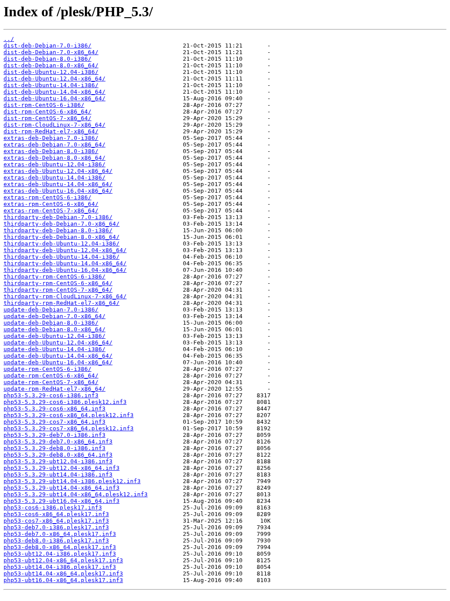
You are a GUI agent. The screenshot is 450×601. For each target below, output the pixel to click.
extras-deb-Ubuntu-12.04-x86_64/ (58, 171)
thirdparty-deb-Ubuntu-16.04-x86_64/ (65, 270)
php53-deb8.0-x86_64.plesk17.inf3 (60, 547)
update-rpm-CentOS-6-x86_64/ (51, 375)
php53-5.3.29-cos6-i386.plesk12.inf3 (65, 402)
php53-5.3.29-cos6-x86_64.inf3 (54, 408)
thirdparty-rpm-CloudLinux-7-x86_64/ (65, 296)
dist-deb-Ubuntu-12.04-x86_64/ (54, 78)
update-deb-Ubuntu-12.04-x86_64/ (58, 342)
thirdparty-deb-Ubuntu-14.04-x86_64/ (65, 263)
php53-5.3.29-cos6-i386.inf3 (51, 395)
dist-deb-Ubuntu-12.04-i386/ (51, 72)
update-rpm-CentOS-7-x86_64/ (51, 382)
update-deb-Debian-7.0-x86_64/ (54, 316)
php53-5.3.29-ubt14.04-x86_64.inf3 (62, 487)
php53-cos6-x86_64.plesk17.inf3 (56, 514)
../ (9, 39)
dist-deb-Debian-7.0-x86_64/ (51, 52)
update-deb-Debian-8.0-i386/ (51, 322)
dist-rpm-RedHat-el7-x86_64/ (51, 131)
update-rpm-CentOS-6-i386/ (47, 369)
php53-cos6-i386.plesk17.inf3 (53, 507)
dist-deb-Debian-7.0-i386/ (47, 45)
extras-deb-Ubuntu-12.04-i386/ (54, 164)
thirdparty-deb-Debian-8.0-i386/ (58, 230)
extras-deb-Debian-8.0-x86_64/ (54, 157)
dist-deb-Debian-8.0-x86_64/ (51, 65)
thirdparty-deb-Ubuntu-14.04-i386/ (62, 256)
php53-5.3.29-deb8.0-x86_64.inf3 (58, 454)
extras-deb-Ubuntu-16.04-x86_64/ (58, 190)
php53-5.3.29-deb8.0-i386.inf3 (54, 448)
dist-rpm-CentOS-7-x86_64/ (47, 118)
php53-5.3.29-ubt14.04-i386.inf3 (58, 474)
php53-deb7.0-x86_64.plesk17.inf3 (60, 534)
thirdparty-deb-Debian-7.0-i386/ (58, 217)
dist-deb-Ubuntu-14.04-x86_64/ (54, 91)
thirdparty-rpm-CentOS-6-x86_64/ (58, 283)
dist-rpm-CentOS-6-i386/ (44, 105)
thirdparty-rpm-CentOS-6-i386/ (54, 276)
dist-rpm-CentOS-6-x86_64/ (47, 111)
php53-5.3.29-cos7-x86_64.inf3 (54, 421)
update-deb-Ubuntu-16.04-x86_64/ (58, 362)
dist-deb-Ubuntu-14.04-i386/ (51, 85)
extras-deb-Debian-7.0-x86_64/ (54, 144)
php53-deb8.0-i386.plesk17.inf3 (56, 540)
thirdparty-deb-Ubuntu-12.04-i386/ (62, 243)
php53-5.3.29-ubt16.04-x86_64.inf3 (62, 501)
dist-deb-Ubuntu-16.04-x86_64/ (54, 98)
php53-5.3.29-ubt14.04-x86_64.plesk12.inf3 (76, 494)
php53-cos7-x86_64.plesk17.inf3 (56, 520)
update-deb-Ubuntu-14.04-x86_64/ (58, 355)
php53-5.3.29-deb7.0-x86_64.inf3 (58, 441)
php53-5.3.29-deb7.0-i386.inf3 (54, 435)
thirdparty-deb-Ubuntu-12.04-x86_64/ (65, 250)
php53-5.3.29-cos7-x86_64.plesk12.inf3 (69, 428)
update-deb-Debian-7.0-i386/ (51, 309)
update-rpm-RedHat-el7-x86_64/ (54, 388)
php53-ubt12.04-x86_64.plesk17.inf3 (63, 560)
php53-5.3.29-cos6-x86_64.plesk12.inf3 (69, 415)
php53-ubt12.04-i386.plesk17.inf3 (60, 553)
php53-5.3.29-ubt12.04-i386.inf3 (58, 461)
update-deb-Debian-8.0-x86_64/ (54, 329)
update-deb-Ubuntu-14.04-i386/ (54, 349)
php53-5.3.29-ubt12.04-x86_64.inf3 (62, 468)
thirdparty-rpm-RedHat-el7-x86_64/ (62, 303)
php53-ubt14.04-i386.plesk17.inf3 (60, 567)
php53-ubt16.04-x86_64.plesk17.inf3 (63, 580)
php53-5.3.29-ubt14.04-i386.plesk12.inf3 (72, 481)
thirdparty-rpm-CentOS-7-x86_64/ (58, 289)
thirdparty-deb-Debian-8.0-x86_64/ (62, 237)
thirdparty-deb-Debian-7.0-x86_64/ (62, 223)
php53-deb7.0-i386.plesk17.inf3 (56, 527)
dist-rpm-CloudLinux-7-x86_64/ (54, 124)
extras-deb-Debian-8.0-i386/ (51, 151)
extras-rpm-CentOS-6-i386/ (47, 197)
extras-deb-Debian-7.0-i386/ (51, 138)
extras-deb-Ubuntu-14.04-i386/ (54, 177)
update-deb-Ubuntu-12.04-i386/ (54, 336)
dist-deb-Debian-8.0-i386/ (47, 58)
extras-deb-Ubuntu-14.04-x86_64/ (58, 184)
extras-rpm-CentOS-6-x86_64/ (51, 204)
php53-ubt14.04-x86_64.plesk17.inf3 (63, 573)
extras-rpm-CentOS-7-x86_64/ (51, 210)
